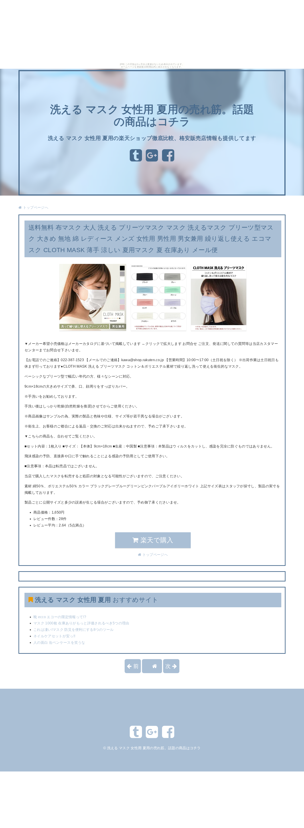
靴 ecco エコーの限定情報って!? (59, 617)
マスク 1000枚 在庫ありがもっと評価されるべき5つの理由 (81, 623)
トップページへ (35, 207)
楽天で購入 (156, 540)
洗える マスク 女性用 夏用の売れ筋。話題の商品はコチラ (154, 748)
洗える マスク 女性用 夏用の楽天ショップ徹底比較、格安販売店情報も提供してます (152, 138)
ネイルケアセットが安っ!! (54, 636)
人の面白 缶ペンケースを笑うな (59, 642)
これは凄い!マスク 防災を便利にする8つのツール (73, 630)
